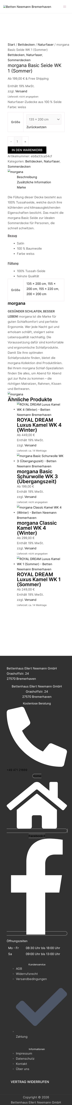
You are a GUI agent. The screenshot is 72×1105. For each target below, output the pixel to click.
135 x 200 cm (36, 283)
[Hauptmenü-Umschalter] (65, 6)
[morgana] (15, 171)
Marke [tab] (21, 187)
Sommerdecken (19, 60)
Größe (15, 122)
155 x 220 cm (48, 289)
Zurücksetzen (36, 127)
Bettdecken (26, 44)
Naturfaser (46, 44)
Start (11, 44)
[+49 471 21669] (37, 765)
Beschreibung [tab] (27, 177)
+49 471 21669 (17, 770)
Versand (21, 91)
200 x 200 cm (36, 294)
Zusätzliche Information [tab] (34, 182)
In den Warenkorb (27, 150)
